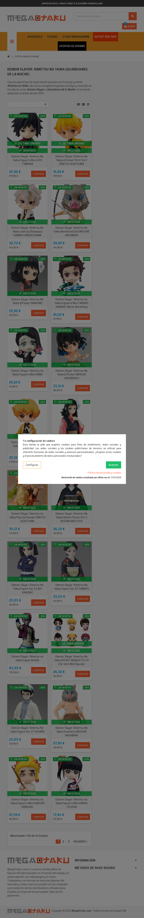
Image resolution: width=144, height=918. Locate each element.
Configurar (32, 464)
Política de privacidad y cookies (104, 472)
